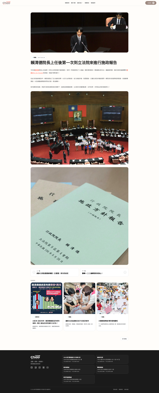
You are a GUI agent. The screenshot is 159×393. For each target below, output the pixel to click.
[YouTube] (48, 367)
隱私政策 (115, 389)
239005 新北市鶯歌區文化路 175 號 (105, 369)
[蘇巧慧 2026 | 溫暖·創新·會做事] (9, 3)
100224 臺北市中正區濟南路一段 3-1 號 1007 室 (108, 359)
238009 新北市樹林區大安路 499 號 (72, 369)
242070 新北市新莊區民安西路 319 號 (72, 379)
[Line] (32, 367)
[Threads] (44, 367)
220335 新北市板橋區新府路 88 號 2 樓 (73, 359)
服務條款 (121, 389)
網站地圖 (126, 389)
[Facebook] (36, 367)
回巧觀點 (124, 338)
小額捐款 (149, 3)
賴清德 (37, 70)
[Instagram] (40, 367)
